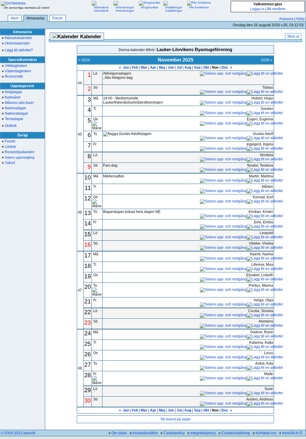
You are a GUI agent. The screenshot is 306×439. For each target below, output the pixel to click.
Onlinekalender (16, 43)
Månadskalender (17, 38)
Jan (126, 67)
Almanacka (35, 18)
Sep (197, 67)
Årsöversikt (12, 76)
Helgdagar (12, 92)
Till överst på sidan (175, 419)
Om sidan (119, 433)
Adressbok (101, 10)
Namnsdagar (14, 108)
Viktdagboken (14, 66)
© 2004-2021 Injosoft (18, 433)
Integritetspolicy (203, 433)
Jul (179, 67)
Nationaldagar (15, 113)
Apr (153, 67)
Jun (171, 67)
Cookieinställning (235, 433)
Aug (187, 67)
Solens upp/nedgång (18, 157)
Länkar (9, 147)
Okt (206, 67)
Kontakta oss (265, 433)
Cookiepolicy (174, 433)
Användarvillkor (145, 433)
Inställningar (173, 10)
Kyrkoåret (11, 97)
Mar (144, 67)
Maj (162, 67)
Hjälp (300, 19)
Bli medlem (276, 9)
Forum (57, 18)
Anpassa (286, 19)
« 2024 (84, 60)
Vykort (8, 163)
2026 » (266, 60)
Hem (15, 18)
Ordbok (9, 126)
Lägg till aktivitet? (17, 50)
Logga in (257, 9)
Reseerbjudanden (18, 152)
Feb (135, 67)
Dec (224, 67)
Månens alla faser (18, 103)
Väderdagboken (16, 71)
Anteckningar (125, 10)
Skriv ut (293, 36)
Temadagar (12, 119)
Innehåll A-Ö (292, 433)
